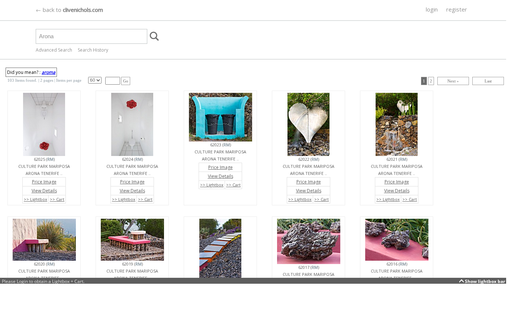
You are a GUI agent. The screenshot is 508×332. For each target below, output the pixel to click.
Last (488, 81)
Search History (93, 50)
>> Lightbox (35, 199)
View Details (44, 191)
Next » (453, 81)
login (432, 9)
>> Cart (57, 199)
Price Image (44, 182)
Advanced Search (54, 50)
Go (125, 81)
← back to (69, 9)
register (456, 9)
